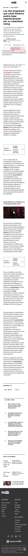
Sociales (4, 516)
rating (5, 129)
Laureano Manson (11, 39)
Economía (4, 505)
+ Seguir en (6, 44)
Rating (17, 389)
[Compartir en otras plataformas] (7, 47)
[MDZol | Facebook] (8, 536)
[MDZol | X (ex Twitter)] (20, 536)
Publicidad (17, 520)
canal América (7, 72)
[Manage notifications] (24, 549)
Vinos (3, 514)
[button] (26, 2)
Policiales (4, 507)
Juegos (17, 509)
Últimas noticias (6, 502)
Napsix (16, 514)
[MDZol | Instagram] (12, 536)
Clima (16, 502)
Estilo (3, 511)
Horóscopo (17, 505)
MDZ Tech (17, 511)
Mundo (3, 509)
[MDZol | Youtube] (16, 536)
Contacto (17, 522)
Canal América (8, 389)
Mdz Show (6, 7)
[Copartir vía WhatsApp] (4, 47)
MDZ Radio (17, 507)
